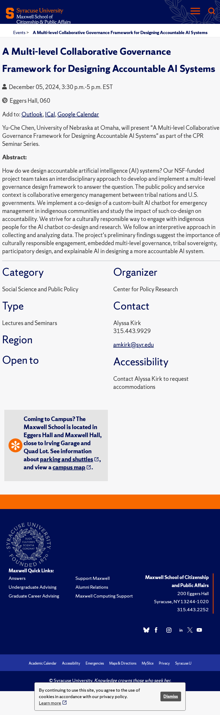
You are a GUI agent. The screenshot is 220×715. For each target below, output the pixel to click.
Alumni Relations (91, 587)
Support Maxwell (92, 578)
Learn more (50, 703)
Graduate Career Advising (34, 596)
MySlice (147, 663)
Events (19, 32)
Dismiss (170, 696)
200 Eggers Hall (193, 593)
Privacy (164, 663)
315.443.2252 (193, 609)
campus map (69, 467)
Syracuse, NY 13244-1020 (181, 601)
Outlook (32, 114)
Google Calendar (78, 114)
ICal (50, 114)
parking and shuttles (66, 459)
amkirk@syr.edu (133, 345)
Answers (17, 578)
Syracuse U (183, 663)
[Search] (211, 11)
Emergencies (95, 663)
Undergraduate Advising (33, 587)
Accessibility (71, 663)
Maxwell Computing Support (104, 596)
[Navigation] (195, 11)
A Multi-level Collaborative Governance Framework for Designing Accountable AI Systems (120, 32)
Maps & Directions (122, 663)
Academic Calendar (43, 663)
